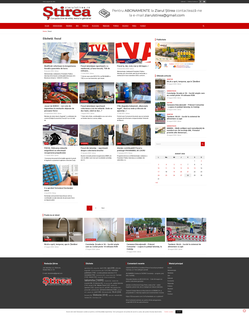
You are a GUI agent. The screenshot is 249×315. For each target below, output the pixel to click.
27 (181, 175)
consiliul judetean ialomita (107, 273)
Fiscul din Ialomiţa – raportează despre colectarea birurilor (94, 149)
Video (134, 26)
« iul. (156, 182)
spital (111, 295)
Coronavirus (100, 275)
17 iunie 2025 (85, 73)
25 (166, 175)
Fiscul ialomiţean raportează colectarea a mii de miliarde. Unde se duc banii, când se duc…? (96, 108)
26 (174, 175)
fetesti (93, 277)
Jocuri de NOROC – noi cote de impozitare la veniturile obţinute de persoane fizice (59, 108)
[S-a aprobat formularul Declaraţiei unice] (60, 175)
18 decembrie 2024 (123, 68)
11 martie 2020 (49, 155)
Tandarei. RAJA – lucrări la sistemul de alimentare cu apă (183, 117)
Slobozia (100, 295)
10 (158, 168)
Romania (88, 295)
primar (87, 290)
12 (174, 168)
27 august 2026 (171, 84)
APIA (118, 268)
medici (114, 285)
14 (188, 168)
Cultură (169, 102)
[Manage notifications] (244, 310)
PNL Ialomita (115, 287)
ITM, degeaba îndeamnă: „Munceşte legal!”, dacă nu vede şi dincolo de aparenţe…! (132, 108)
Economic (95, 26)
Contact (143, 26)
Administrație (57, 26)
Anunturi (125, 26)
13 (181, 168)
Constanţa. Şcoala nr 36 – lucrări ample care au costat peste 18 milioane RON (186, 94)
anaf (103, 268)
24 (158, 175)
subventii (118, 295)
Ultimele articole (164, 76)
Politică (115, 26)
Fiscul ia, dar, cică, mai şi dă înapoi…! (132, 66)
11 (166, 168)
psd (97, 292)
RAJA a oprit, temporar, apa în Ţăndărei (183, 81)
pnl (107, 287)
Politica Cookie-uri (193, 1)
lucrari (92, 285)
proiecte (90, 292)
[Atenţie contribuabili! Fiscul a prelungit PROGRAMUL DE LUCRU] (133, 135)
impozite (108, 281)
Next (103, 208)
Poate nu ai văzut (52, 215)
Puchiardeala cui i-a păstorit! (154, 296)
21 (188, 172)
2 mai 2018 (47, 193)
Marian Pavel (103, 285)
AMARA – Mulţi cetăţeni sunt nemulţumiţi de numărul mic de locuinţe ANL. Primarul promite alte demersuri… (185, 130)
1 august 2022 (85, 113)
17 (158, 172)
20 (181, 172)
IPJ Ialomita (98, 283)
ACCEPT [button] (179, 312)
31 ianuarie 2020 (86, 153)
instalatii (115, 281)
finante (100, 277)
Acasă (47, 26)
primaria (95, 290)
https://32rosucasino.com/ (134, 296)
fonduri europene (109, 277)
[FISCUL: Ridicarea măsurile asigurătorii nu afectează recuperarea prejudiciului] (60, 135)
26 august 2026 (171, 121)
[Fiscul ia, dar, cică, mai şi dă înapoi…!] (133, 53)
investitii (88, 283)
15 (194, 168)
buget (87, 270)
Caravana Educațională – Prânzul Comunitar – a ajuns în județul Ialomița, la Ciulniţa (185, 106)
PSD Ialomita (106, 292)
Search (203, 144)
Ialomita (94, 280)
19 (174, 172)
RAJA (116, 292)
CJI (107, 270)
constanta (89, 275)
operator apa (99, 287)
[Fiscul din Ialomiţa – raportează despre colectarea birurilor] (96, 135)
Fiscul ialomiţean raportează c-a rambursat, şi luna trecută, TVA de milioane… (95, 68)
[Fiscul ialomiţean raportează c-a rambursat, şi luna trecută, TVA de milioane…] (96, 53)
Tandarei (88, 297)
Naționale (106, 26)
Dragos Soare (110, 275)
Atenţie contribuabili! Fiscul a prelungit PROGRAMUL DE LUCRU (131, 149)
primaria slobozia (108, 290)
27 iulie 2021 (121, 113)
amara (96, 268)
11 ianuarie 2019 (122, 153)
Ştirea (56, 71)
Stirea (130, 153)
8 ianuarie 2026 (49, 71)
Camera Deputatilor (97, 270)
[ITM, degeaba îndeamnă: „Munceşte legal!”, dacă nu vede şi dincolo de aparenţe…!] (133, 93)
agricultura (88, 268)
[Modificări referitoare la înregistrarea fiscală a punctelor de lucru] (60, 53)
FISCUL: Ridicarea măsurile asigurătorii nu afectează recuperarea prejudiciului (55, 150)
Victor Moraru (96, 297)
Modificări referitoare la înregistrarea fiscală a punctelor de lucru (60, 67)
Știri (77, 26)
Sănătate (69, 26)
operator (89, 287)
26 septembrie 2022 (50, 113)
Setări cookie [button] (168, 312)
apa (111, 268)
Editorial (183, 1)
